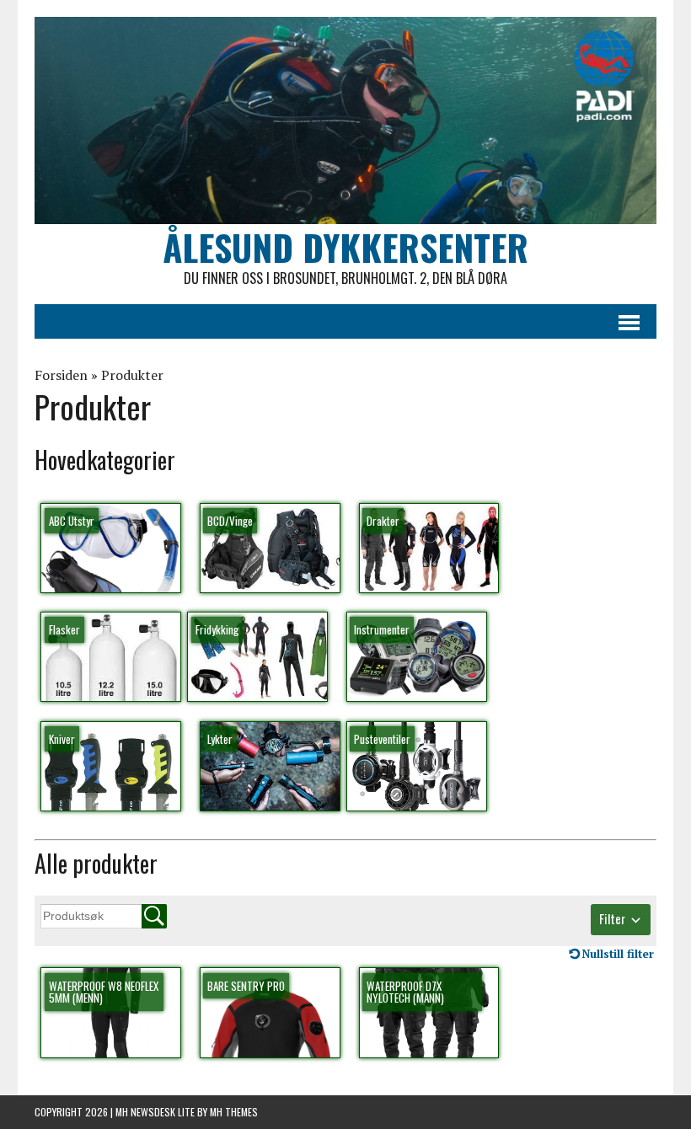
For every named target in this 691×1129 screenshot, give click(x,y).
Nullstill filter (617, 953)
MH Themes (234, 1112)
